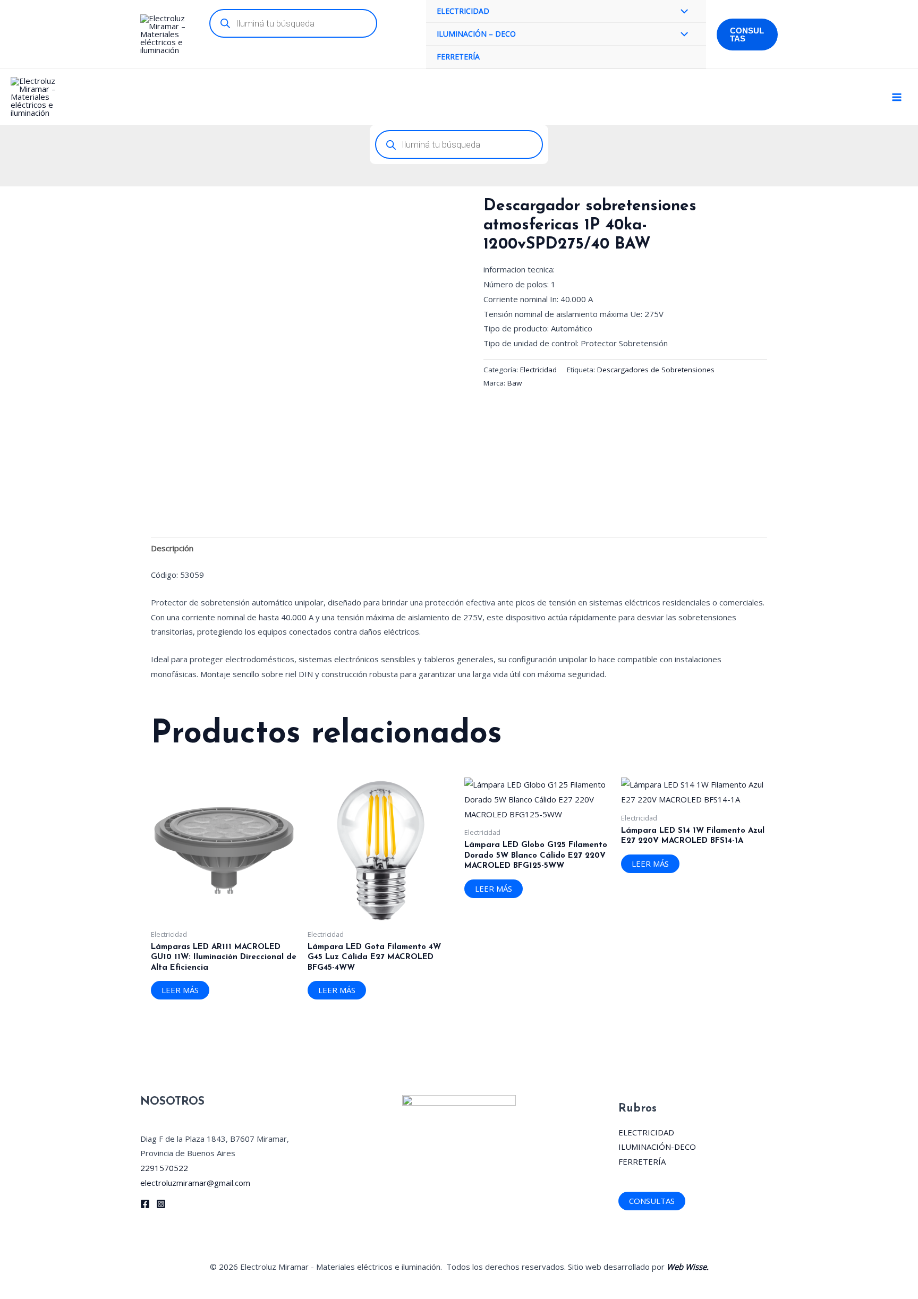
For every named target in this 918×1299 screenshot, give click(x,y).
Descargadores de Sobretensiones (656, 369)
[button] (747, 34)
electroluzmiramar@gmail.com (195, 1182)
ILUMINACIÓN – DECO (476, 34)
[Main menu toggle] (896, 97)
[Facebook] (145, 1204)
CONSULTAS (652, 1200)
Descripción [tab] (172, 548)
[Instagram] (161, 1204)
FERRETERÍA (458, 57)
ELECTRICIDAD (463, 11)
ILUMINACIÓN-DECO (657, 1146)
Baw (514, 383)
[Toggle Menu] (681, 12)
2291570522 (164, 1168)
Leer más (180, 990)
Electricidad (538, 369)
